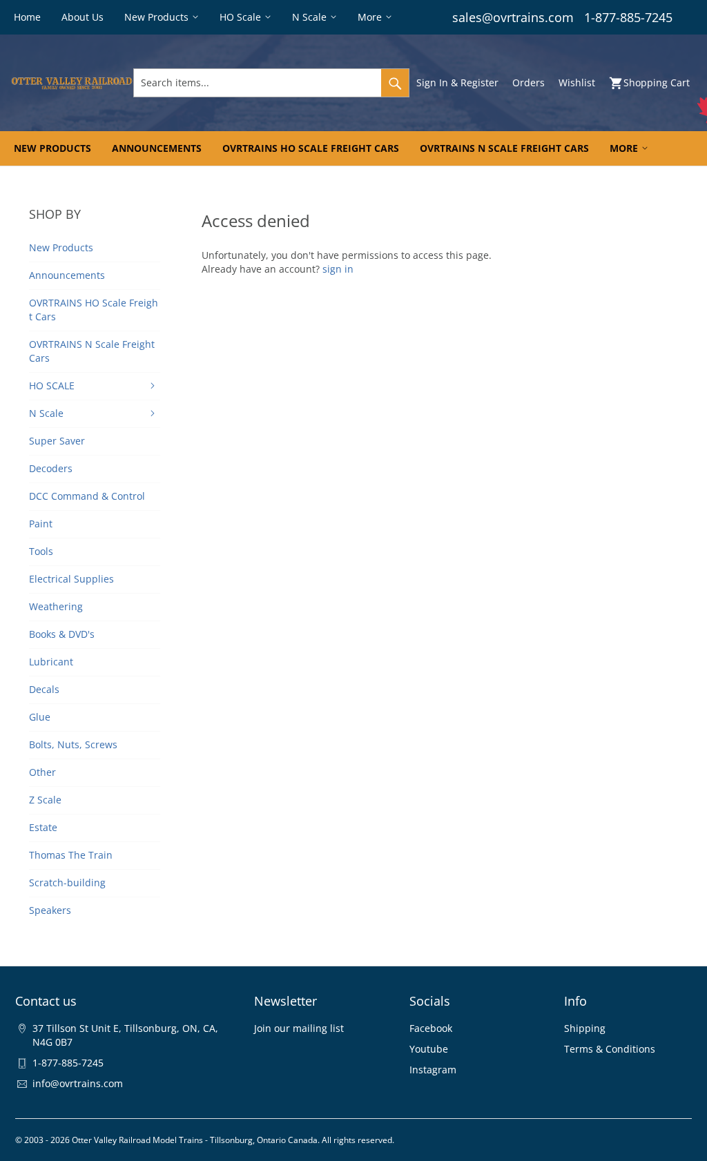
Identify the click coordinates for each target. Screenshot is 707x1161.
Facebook (430, 1028)
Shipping (585, 1028)
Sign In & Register (457, 82)
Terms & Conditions (609, 1048)
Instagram (432, 1069)
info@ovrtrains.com (77, 1083)
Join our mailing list (299, 1028)
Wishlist (577, 82)
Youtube (428, 1048)
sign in (338, 268)
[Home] (71, 83)
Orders (528, 82)
